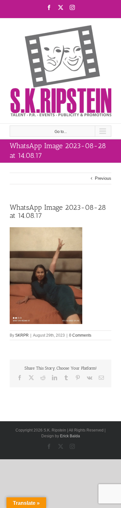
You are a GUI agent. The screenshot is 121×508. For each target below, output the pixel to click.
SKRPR (22, 335)
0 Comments (80, 335)
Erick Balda (70, 436)
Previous (103, 178)
